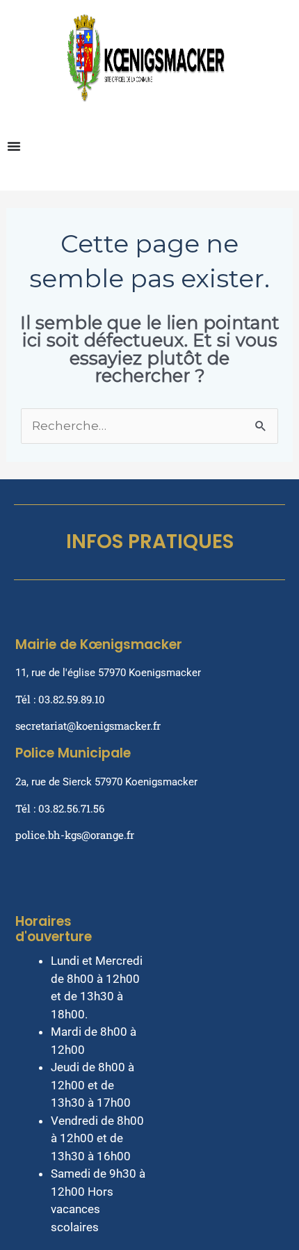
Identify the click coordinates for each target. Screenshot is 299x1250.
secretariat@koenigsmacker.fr (88, 725)
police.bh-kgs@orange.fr (74, 835)
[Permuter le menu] (14, 146)
